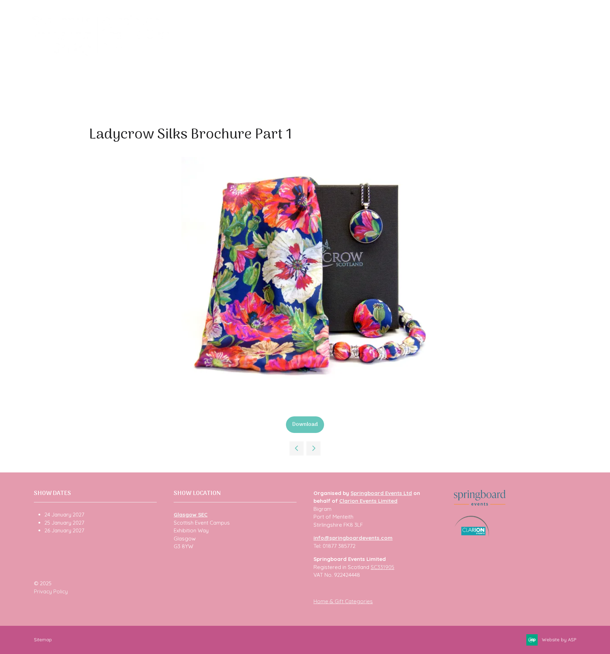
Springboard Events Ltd (381, 493)
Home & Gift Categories (343, 601)
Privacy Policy (51, 591)
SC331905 (382, 567)
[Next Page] (313, 448)
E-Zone (433, 53)
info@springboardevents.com (353, 537)
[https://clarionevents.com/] (472, 535)
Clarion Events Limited (368, 500)
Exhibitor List (263, 53)
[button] (305, 424)
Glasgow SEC (191, 514)
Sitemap (43, 639)
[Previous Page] (296, 448)
